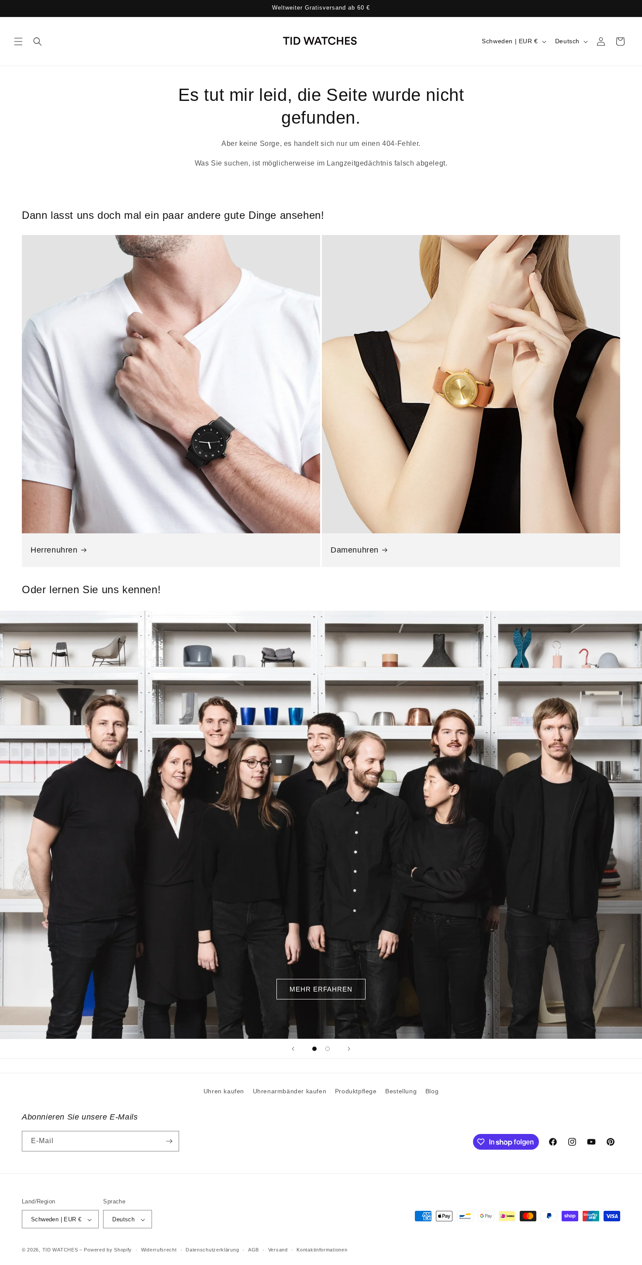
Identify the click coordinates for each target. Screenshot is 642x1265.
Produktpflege (356, 1091)
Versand (278, 1249)
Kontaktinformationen (322, 1249)
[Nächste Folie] (349, 1048)
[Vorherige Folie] (293, 1048)
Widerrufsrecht (159, 1249)
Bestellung (401, 1091)
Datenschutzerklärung (212, 1249)
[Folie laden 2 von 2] (327, 1048)
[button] (18, 41)
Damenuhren (355, 550)
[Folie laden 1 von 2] (314, 1048)
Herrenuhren (54, 550)
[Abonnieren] (169, 1141)
